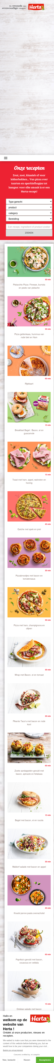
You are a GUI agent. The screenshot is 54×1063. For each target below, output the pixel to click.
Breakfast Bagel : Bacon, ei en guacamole (29, 432)
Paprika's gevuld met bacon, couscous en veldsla (29, 961)
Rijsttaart (29, 383)
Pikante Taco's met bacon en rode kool (29, 723)
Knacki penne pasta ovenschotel (29, 913)
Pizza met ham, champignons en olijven (29, 627)
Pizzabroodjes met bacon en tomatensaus (29, 577)
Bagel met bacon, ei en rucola (29, 820)
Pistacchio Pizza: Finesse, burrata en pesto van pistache (29, 286)
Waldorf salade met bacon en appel (29, 866)
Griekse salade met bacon (29, 1008)
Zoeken (29, 232)
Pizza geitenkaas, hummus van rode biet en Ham (29, 336)
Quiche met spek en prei (29, 529)
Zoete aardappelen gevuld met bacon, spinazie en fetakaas (29, 772)
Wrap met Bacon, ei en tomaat (29, 674)
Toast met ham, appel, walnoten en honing (29, 481)
